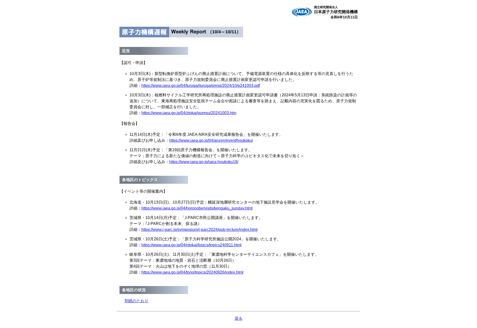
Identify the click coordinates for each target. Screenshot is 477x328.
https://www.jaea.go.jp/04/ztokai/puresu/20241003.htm (188, 113)
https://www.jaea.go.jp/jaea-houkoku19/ (203, 162)
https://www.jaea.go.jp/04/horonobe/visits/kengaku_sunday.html (197, 208)
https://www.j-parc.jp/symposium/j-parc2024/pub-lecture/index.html (199, 229)
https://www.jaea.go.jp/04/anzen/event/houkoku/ (211, 140)
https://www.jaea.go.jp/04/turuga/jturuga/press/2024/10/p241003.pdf (200, 85)
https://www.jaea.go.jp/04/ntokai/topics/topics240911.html (191, 245)
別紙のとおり (136, 301)
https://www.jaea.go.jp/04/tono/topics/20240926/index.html (192, 272)
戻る (238, 318)
